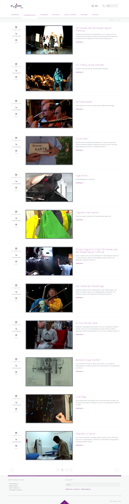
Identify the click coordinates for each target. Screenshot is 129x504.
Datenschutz (69, 489)
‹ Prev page (12, 470)
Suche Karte (81, 138)
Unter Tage (81, 397)
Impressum (77, 489)
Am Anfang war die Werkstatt (90, 65)
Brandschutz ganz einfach (88, 360)
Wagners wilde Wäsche (87, 212)
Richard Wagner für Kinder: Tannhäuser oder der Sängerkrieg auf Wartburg (97, 250)
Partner (84, 14)
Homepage (15, 14)
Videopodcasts (30, 15)
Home (113, 20)
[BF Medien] (17, 6)
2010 (118, 20)
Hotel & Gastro (70, 14)
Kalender (44, 14)
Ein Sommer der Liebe (86, 323)
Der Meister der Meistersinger (90, 286)
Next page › (117, 470)
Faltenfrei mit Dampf (85, 433)
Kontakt (95, 14)
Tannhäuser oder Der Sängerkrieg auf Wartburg (93, 29)
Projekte (55, 14)
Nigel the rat (81, 175)
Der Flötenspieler (84, 101)
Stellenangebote (86, 489)
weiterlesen (79, 42)
